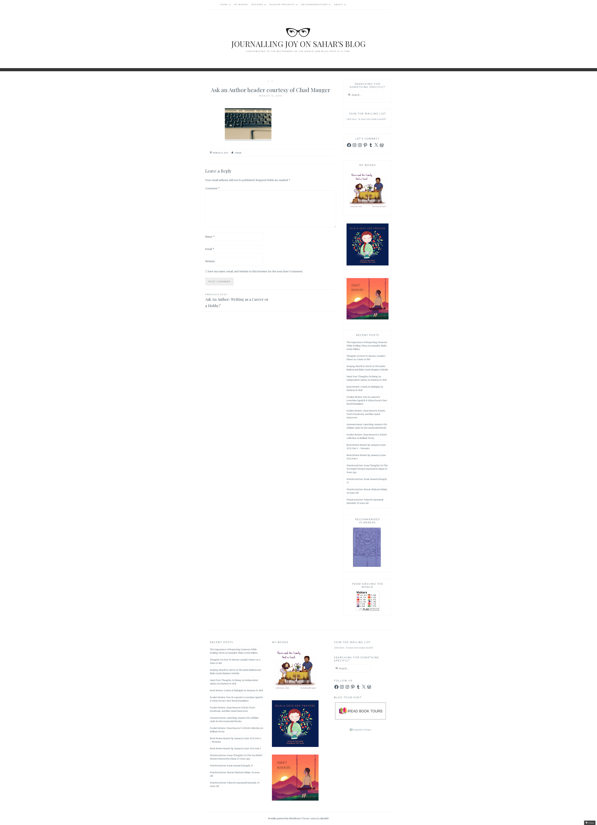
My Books (241, 4)
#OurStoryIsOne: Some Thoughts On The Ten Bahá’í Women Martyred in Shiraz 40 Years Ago (367, 469)
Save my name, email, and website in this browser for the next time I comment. (255, 271)
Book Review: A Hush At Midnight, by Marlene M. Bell (236, 690)
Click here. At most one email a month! (366, 119)
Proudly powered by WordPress (284, 818)
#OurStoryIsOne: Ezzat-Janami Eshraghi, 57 (231, 765)
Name (210, 236)
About (338, 4)
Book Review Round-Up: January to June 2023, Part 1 (235, 748)
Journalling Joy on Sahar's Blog (298, 44)
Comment (212, 188)
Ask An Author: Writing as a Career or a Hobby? (236, 300)
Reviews (257, 4)
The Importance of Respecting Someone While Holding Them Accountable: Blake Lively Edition (367, 346)
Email (209, 249)
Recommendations (314, 4)
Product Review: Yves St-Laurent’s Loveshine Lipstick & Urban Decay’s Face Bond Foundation (367, 400)
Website (210, 261)
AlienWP (324, 818)
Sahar (238, 153)
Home (224, 4)
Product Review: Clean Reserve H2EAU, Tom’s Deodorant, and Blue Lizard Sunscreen (366, 414)
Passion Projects (282, 4)
